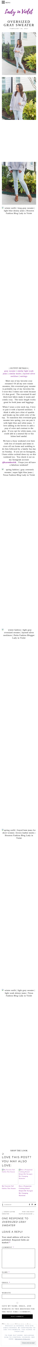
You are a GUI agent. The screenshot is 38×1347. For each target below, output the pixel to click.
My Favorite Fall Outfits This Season (9, 1187)
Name (6, 1272)
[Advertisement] (19, 141)
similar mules (15, 373)
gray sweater (10, 371)
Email (6, 1282)
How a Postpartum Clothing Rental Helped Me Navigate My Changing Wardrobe (26, 1190)
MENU (8, 2)
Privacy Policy (22, 1339)
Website (6, 1293)
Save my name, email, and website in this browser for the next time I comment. (18, 1309)
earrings (23, 376)
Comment (7, 1204)
